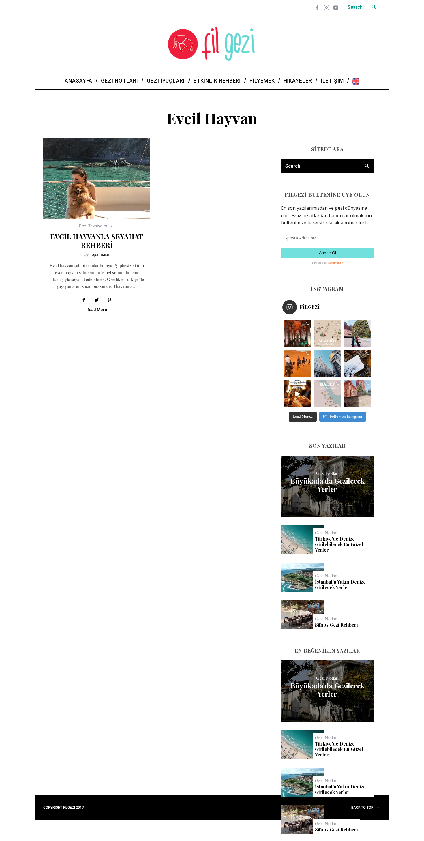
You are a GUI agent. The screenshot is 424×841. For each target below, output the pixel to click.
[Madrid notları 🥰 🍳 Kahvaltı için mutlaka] (357, 333)
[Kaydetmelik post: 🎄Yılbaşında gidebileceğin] (297, 393)
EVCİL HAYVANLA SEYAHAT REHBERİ (96, 241)
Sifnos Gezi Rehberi (336, 625)
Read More (96, 310)
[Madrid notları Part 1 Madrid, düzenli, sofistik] (327, 363)
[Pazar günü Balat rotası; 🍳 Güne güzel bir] (327, 393)
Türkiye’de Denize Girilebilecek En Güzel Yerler (339, 544)
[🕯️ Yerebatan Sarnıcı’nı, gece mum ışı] (297, 333)
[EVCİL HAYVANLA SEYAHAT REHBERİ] (96, 178)
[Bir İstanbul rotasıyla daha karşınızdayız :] (357, 363)
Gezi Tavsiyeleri (94, 226)
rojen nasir (99, 254)
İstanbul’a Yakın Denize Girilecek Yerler (340, 584)
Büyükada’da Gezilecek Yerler (327, 485)
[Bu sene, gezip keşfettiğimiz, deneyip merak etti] (297, 363)
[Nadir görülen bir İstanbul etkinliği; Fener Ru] (357, 393)
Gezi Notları (327, 473)
